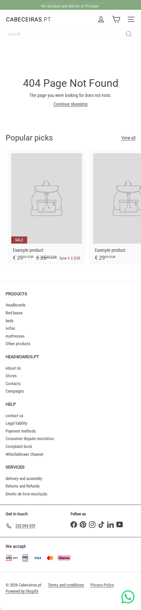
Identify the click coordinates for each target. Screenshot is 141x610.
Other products (18, 343)
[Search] (128, 34)
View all (128, 137)
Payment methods (21, 431)
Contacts (13, 383)
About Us (13, 368)
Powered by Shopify (22, 591)
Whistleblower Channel (24, 454)
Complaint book (19, 446)
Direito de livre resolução (27, 493)
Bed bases (14, 312)
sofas (10, 328)
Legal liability (16, 423)
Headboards (16, 305)
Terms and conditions (66, 584)
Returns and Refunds (23, 486)
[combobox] (70, 34)
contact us (14, 415)
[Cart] (116, 19)
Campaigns (15, 391)
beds (9, 320)
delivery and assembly (24, 478)
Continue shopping (70, 104)
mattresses (15, 336)
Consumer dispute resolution (30, 438)
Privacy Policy (102, 584)
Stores (11, 375)
